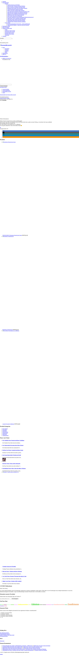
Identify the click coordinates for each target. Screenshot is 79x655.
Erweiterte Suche (3, 87)
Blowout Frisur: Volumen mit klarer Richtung (16, 6)
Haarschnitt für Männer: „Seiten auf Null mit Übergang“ (18, 25)
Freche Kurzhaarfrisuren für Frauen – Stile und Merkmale (18, 23)
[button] (3, 131)
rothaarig (6, 50)
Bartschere (5, 604)
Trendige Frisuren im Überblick (13, 4)
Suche (6, 29)
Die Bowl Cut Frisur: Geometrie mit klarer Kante (12, 450)
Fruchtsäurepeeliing (4, 636)
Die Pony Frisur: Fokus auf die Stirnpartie (11, 463)
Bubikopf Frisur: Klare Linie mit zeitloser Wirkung (17, 8)
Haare (3, 47)
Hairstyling (4, 434)
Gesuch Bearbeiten (6, 90)
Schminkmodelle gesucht (5, 633)
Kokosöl (52, 604)
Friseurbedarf (5, 53)
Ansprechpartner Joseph (4, 98)
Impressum (2, 640)
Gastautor (4, 36)
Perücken (7, 49)
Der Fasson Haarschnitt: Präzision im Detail (11, 455)
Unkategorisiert (5, 435)
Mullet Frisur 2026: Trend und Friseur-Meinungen (12, 647)
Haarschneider (5, 432)
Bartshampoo (8, 604)
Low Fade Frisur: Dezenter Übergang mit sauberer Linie (18, 11)
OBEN (1, 654)
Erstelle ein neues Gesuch (10, 30)
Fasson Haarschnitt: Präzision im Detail (15, 9)
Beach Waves (16, 604)
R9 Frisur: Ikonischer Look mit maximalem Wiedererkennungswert (20, 17)
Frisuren (6, 3)
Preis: (1, 100)
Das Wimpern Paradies (4, 632)
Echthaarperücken (23, 604)
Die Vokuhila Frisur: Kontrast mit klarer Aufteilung (13, 440)
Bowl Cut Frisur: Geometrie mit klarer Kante (16, 7)
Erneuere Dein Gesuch (9, 32)
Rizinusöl (66, 604)
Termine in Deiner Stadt (7, 28)
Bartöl (3, 604)
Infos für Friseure (5, 27)
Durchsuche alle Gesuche (10, 31)
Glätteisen (35, 604)
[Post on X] (0, 127)
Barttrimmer (12, 604)
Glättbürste (29, 604)
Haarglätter (4, 429)
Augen (1, 604)
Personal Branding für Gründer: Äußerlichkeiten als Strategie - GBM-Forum (17, 645)
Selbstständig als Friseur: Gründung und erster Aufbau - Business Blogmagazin (17, 650)
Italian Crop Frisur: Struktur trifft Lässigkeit (15, 10)
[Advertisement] (39, 74)
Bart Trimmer (5, 428)
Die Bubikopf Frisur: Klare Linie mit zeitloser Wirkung (14, 468)
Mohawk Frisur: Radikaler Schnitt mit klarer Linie (17, 13)
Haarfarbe (41, 604)
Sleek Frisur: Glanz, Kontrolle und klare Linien (16, 18)
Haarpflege (7, 48)
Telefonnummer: (3, 99)
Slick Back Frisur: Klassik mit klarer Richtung (16, 19)
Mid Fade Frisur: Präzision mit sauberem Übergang (17, 12)
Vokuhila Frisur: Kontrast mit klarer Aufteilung (16, 21)
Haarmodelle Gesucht (6, 91)
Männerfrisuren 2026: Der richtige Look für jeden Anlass (13, 649)
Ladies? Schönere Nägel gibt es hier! (7, 635)
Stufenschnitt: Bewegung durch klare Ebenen (16, 20)
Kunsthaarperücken (59, 604)
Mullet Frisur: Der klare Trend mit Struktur (15, 14)
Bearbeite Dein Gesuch (9, 33)
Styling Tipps (7, 22)
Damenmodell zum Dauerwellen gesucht (8, 94)
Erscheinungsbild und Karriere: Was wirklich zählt (12, 646)
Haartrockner (5, 433)
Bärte (6, 52)
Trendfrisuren (73, 604)
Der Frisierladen (5, 2)
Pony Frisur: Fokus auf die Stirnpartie (14, 16)
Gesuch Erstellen (5, 89)
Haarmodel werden (6, 26)
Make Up (4, 54)
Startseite (4, 1)
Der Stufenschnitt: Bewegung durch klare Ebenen (12, 445)
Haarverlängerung (48, 604)
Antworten (7, 35)
